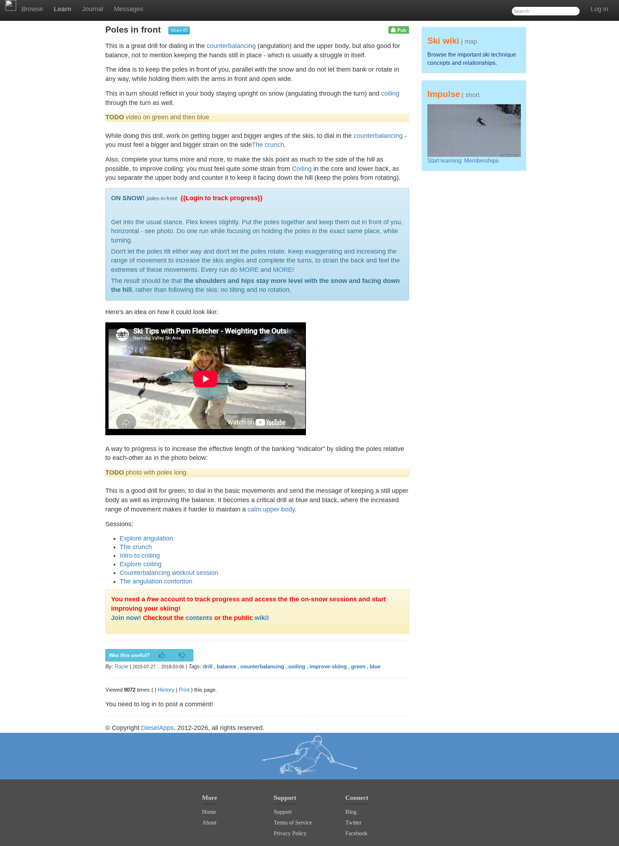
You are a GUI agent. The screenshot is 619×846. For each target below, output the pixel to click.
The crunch (268, 144)
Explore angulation (146, 538)
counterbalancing (231, 45)
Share (177, 30)
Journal (92, 9)
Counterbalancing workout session (169, 572)
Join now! (126, 617)
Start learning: (445, 161)
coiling (390, 93)
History (166, 690)
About (209, 822)
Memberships (481, 161)
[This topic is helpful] (162, 656)
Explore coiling (141, 564)
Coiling (302, 168)
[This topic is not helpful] (182, 656)
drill (207, 666)
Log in (599, 9)
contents (199, 617)
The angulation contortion (156, 581)
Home (209, 812)
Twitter (353, 822)
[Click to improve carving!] (309, 756)
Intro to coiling (140, 555)
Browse (32, 9)
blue (375, 666)
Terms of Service (293, 822)
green (358, 666)
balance (226, 666)
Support (283, 812)
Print (184, 690)
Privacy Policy (290, 833)
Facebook (356, 833)
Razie (121, 666)
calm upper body (271, 509)
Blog (350, 812)
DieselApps (157, 727)
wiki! (262, 617)
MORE (249, 269)
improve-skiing (328, 666)
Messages (128, 9)
